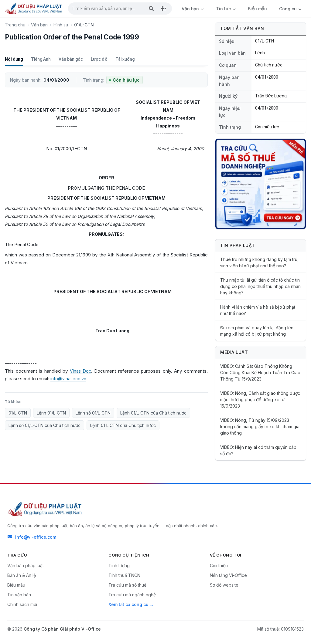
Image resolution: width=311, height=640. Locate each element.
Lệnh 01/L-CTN (51, 412)
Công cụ (288, 8)
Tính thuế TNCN (124, 575)
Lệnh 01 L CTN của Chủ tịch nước (123, 425)
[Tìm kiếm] (151, 8)
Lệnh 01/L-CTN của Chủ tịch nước (153, 412)
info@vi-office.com (35, 537)
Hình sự (60, 24)
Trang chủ (15, 24)
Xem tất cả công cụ (128, 604)
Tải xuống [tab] (125, 59)
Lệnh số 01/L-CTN (93, 412)
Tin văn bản (19, 594)
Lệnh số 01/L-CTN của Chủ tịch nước (44, 425)
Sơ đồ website (224, 585)
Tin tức (224, 8)
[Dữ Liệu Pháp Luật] (45, 509)
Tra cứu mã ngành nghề (132, 594)
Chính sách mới (22, 604)
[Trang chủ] (34, 8)
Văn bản (191, 8)
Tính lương (119, 565)
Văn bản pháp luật (25, 565)
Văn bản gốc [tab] (71, 59)
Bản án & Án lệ (21, 575)
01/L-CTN (18, 412)
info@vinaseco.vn (68, 378)
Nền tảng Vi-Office (228, 575)
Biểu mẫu (257, 8)
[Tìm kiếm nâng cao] (163, 8)
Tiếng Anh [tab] (41, 59)
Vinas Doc (80, 371)
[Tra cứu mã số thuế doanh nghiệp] (260, 183)
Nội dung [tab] (14, 59)
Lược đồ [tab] (99, 59)
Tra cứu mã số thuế (127, 585)
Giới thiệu (219, 565)
